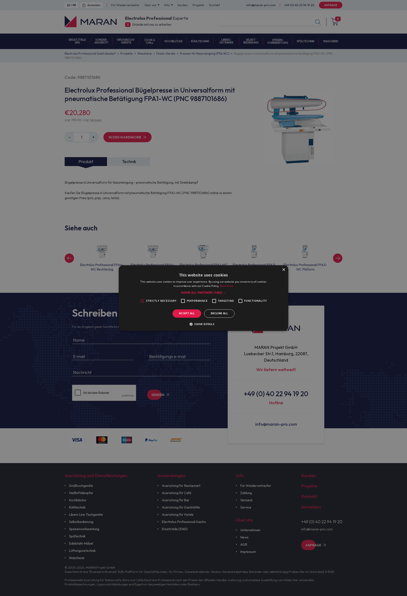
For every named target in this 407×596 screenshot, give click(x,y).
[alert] (203, 298)
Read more (227, 286)
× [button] (283, 269)
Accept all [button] (187, 313)
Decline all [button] (219, 313)
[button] (203, 292)
